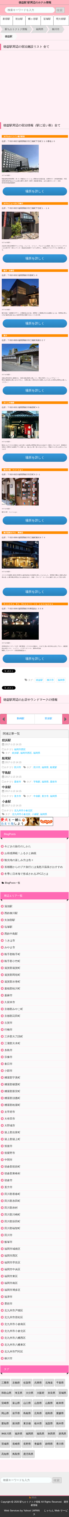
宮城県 (62, 1392)
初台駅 (19, 18)
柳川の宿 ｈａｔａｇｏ (13, 470)
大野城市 (9, 1125)
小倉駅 (35, 814)
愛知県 (5, 1423)
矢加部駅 (9, 919)
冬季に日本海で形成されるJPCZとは (26, 873)
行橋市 (8, 1029)
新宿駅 (6, 18)
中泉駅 (36, 796)
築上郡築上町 (12, 1139)
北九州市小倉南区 (15, 1324)
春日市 (8, 1063)
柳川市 (50, 680)
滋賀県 (49, 1423)
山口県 (27, 1403)
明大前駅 (61, 18)
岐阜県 (60, 1403)
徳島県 (49, 1413)
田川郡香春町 (12, 1193)
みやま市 (9, 947)
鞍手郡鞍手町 (12, 954)
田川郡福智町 (12, 1228)
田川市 (17, 767)
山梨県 (49, 1403)
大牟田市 (9, 1118)
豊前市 (17, 782)
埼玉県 (18, 1392)
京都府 (16, 1382)
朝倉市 (8, 1180)
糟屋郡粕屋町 (12, 1104)
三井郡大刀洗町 (13, 1036)
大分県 (29, 1392)
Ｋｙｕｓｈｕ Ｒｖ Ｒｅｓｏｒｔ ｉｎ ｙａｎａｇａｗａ (28, 604)
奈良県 (51, 1392)
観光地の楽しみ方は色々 (19, 860)
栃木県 (38, 1423)
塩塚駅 (8, 926)
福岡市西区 (20, 749)
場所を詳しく (34, 191)
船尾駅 (53, 767)
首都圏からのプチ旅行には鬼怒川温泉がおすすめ (33, 866)
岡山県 (5, 1413)
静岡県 (49, 1443)
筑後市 (8, 1145)
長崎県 (16, 1443)
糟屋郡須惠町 (12, 1098)
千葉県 (60, 1382)
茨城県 (5, 1443)
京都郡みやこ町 (13, 1008)
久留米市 (9, 1002)
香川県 (60, 1443)
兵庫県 (38, 1382)
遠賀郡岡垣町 (12, 974)
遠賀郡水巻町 (12, 981)
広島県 (38, 1413)
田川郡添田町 (12, 1221)
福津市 (8, 1296)
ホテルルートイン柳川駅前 (14, 136)
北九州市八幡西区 (15, 1337)
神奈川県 (6, 1433)
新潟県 (16, 1423)
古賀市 (8, 1022)
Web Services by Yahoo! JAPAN (22, 1510)
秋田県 (51, 1433)
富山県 (16, 1403)
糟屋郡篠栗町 (12, 1084)
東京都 (27, 1423)
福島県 (40, 1433)
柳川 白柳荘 (9, 271)
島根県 (27, 1413)
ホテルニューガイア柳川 (13, 203)
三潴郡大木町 (12, 1043)
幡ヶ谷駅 (33, 18)
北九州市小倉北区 (23, 810)
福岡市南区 (11, 1282)
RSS (33, 1497)
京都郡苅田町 (12, 1015)
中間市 (8, 1159)
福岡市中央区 (12, 1269)
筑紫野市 (9, 1152)
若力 (5, 336)
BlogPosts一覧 (12, 883)
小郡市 (8, 1070)
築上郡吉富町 (12, 1132)
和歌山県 (6, 1392)
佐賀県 (27, 1382)
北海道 (49, 1382)
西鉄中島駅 (11, 933)
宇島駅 (36, 782)
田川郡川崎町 (12, 1214)
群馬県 (62, 1433)
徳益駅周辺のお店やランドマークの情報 (30, 699)
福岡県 (61, 680)
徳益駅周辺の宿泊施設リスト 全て (26, 46)
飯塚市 (8, 1241)
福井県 (18, 1433)
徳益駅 (39, 680)
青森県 (38, 1443)
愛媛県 (60, 1413)
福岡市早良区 (12, 1262)
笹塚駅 (47, 18)
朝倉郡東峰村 (12, 1173)
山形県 (38, 1403)
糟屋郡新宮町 (12, 1091)
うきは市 (9, 940)
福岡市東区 (11, 1276)
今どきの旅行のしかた (17, 846)
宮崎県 (5, 1403)
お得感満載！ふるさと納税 (20, 853)
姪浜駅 (15, 753)
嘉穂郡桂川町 (12, 988)
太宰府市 (9, 1111)
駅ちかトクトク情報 (30, 1502)
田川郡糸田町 (12, 1200)
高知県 (5, 1454)
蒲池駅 (8, 906)
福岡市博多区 (12, 1289)
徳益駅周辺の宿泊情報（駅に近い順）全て (32, 125)
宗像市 (8, 1056)
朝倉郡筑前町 (12, 1166)
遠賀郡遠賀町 (12, 967)
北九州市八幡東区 (15, 1344)
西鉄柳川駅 (11, 913)
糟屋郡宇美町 (12, 1077)
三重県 (5, 1382)
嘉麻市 (8, 995)
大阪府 (40, 1392)
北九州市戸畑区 (13, 1310)
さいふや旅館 (9, 403)
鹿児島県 (28, 1454)
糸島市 (8, 1050)
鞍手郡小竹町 (12, 961)
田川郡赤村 (11, 1207)
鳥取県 (16, 1454)
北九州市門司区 (13, 1351)
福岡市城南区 (12, 1248)
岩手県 (16, 1413)
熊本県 (60, 1423)
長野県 (27, 1443)
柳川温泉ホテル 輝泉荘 (13, 533)
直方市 (17, 796)
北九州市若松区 (13, 1317)
